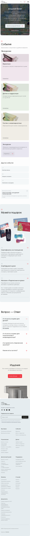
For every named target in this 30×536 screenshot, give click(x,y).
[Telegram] (2, 410)
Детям (17, 439)
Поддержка (19, 457)
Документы (4, 499)
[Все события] (1, 41)
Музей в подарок (4, 452)
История (17, 481)
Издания (17, 486)
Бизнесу (3, 477)
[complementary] (15, 194)
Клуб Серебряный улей (21, 461)
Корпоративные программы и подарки (6, 486)
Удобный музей (19, 442)
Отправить (25, 417)
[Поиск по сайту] (21, 2)
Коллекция (18, 483)
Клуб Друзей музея (20, 459)
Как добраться (4, 450)
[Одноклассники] (7, 410)
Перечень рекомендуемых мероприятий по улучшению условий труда (5, 506)
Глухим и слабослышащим (5, 467)
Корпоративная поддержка (19, 464)
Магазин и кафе (4, 448)
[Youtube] (9, 410)
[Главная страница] (4, 2)
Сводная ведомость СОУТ (6, 501)
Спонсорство (4, 479)
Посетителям (5, 439)
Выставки (4, 429)
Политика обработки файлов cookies (5, 519)
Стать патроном (19, 466)
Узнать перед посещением (4, 444)
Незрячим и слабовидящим (4, 464)
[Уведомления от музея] (24, 2)
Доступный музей (6, 457)
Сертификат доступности (6, 512)
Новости (17, 479)
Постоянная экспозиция (6, 431)
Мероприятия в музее (6, 488)
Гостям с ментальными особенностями (6, 470)
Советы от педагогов (20, 443)
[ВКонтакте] (4, 410)
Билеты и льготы (4, 442)
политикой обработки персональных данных (11, 422)
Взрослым (18, 431)
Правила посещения (5, 510)
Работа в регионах (5, 483)
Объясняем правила (20, 445)
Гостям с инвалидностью (21, 435)
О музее (18, 477)
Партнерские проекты (5, 481)
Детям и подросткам (20, 433)
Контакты (3, 472)
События (18, 429)
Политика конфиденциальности (5, 514)
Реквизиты (3, 517)
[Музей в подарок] (1, 209)
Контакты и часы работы (6, 446)
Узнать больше (15, 30)
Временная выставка (5, 433)
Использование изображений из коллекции (4, 493)
